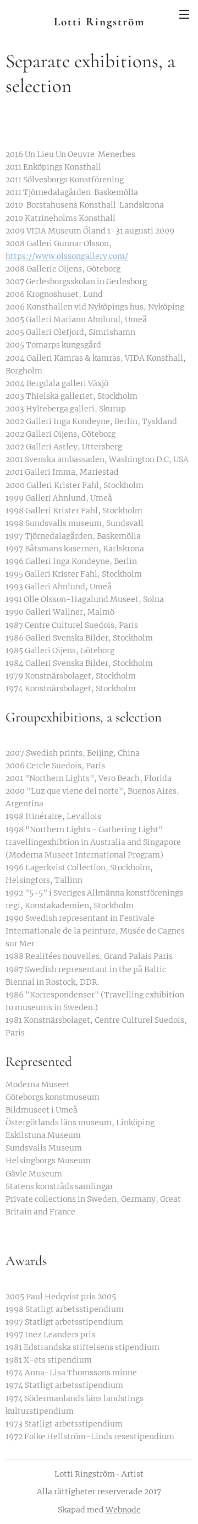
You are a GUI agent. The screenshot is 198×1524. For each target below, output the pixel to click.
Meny (184, 14)
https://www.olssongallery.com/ (67, 256)
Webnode (123, 1510)
